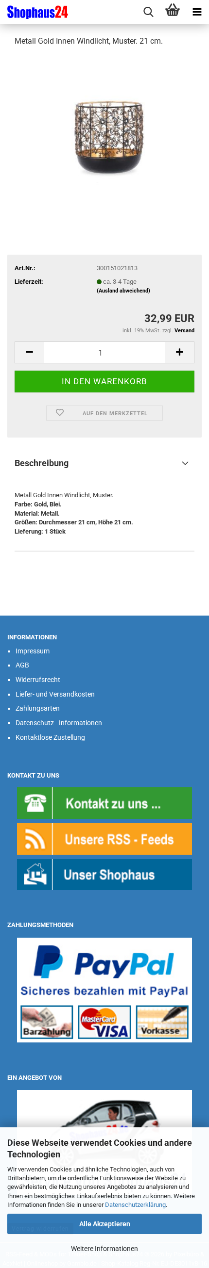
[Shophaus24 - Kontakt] (104, 802)
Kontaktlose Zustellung (50, 737)
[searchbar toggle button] (148, 12)
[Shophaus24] (34, 12)
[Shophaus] (104, 874)
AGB (22, 665)
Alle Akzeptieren (104, 1224)
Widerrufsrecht (38, 679)
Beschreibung (42, 463)
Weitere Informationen (104, 1248)
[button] (29, 352)
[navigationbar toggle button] (197, 12)
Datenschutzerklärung (135, 1204)
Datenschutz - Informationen (59, 723)
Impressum (33, 651)
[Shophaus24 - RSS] (104, 838)
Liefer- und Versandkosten (55, 694)
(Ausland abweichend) (123, 291)
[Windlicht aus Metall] (104, 127)
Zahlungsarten (38, 708)
